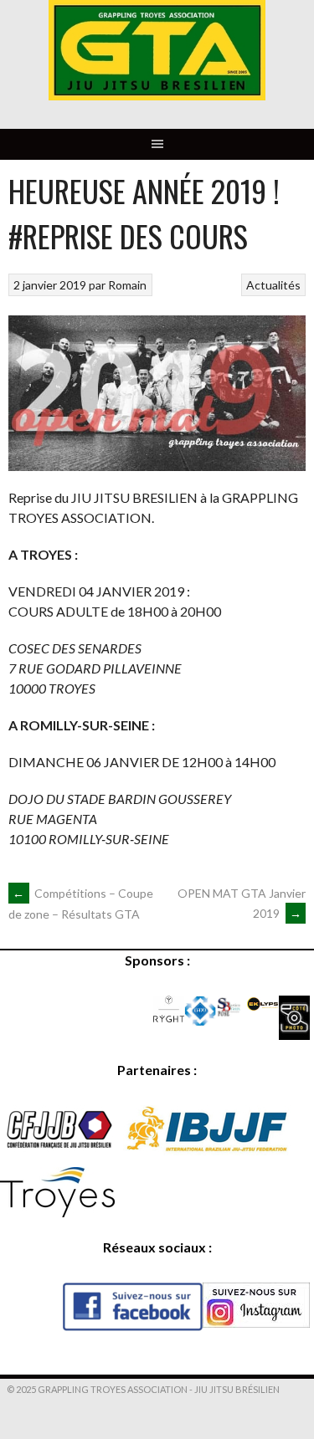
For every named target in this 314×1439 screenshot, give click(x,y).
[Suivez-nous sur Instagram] (256, 1322)
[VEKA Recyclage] (200, 1021)
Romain (127, 285)
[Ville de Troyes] (57, 1212)
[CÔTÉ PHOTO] (294, 1034)
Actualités (273, 285)
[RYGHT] (168, 1017)
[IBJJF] (208, 1150)
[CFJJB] (59, 1150)
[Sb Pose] (231, 1014)
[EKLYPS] (262, 1005)
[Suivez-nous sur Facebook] (133, 1326)
